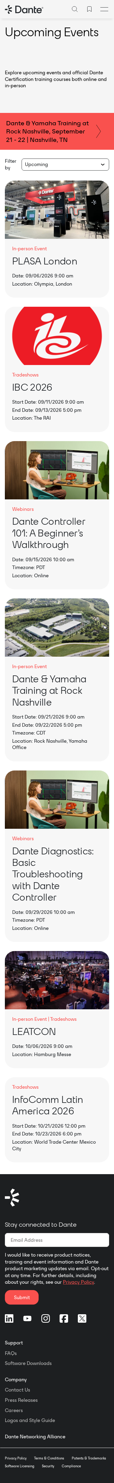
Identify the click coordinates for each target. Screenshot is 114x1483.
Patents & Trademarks (89, 1458)
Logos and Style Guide (30, 1420)
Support (14, 1343)
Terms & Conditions (49, 1458)
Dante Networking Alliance (35, 1436)
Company (16, 1379)
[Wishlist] (89, 9)
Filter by (10, 164)
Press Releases (21, 1400)
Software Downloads (28, 1363)
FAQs (11, 1353)
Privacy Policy (78, 1282)
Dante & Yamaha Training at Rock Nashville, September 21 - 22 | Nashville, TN (47, 131)
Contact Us (17, 1390)
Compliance (71, 1466)
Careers (14, 1410)
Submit (22, 1297)
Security (48, 1466)
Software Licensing (19, 1466)
